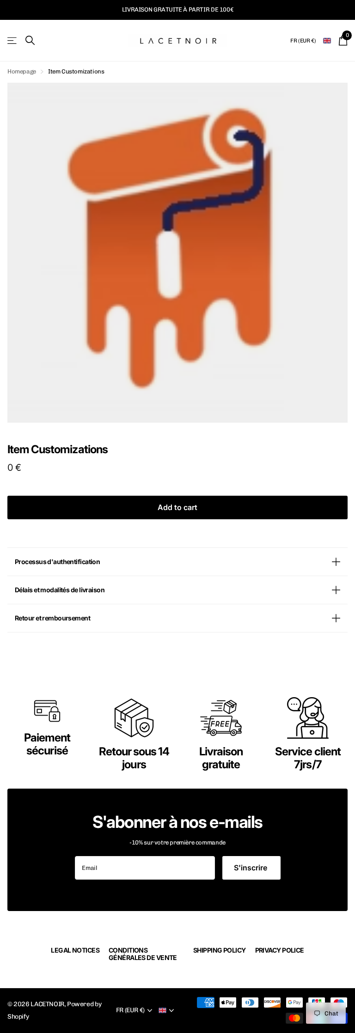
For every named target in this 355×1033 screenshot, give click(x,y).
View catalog (12, 40)
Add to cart (177, 507)
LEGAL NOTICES (75, 950)
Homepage (21, 71)
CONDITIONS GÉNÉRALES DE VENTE (143, 953)
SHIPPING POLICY (219, 950)
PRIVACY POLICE (279, 950)
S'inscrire (251, 867)
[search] (30, 40)
